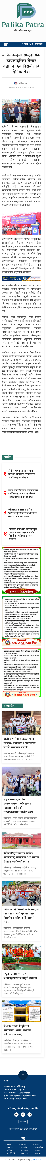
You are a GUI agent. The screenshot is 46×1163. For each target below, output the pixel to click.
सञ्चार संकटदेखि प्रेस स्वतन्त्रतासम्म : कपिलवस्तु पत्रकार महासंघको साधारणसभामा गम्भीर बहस (18, 806)
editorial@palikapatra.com (16, 1098)
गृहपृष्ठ (9, 1144)
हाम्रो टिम (23, 1121)
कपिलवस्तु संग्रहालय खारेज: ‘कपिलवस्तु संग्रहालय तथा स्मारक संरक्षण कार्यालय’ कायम (21, 857)
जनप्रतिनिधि (11, 1153)
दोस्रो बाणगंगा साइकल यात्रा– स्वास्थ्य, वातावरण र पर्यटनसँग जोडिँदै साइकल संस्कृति (20, 743)
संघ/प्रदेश (24, 1150)
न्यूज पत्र (10, 1147)
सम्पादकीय (39, 1147)
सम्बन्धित (9, 706)
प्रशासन (23, 1144)
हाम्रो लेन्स (24, 1153)
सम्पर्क (37, 1150)
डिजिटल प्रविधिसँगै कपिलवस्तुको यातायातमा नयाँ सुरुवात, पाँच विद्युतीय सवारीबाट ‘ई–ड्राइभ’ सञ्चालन (21, 916)
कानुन (37, 1144)
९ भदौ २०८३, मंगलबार (32, 44)
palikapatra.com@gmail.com (23, 1096)
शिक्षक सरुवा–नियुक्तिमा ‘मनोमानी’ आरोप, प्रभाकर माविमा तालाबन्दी (17, 1030)
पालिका (9, 1150)
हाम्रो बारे (38, 1153)
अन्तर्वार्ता (24, 1147)
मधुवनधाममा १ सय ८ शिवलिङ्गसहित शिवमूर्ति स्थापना (20, 976)
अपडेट (7, 458)
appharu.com (36, 1160)
